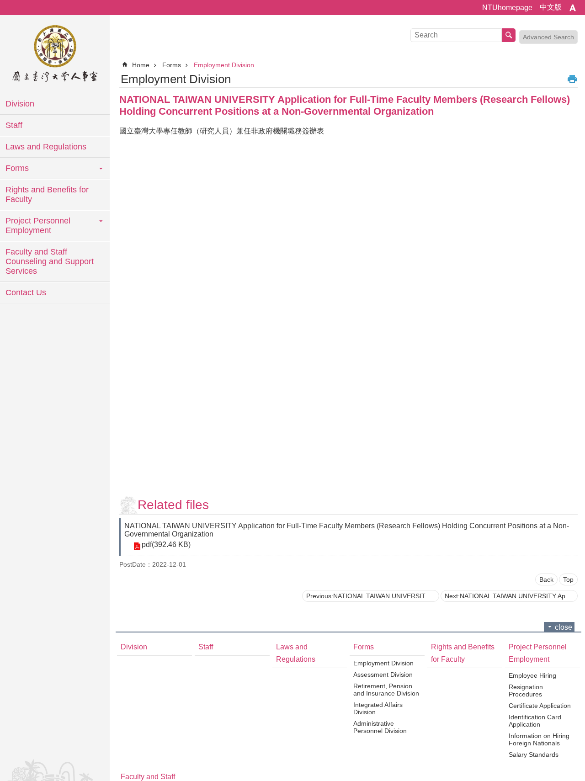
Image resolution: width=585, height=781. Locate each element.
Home (140, 65)
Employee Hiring (532, 675)
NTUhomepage (507, 7)
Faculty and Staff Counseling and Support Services (49, 261)
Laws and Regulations (45, 146)
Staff (13, 125)
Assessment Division (383, 674)
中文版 (551, 7)
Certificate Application (540, 705)
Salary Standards (533, 754)
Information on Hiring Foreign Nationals (539, 739)
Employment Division (224, 65)
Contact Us (25, 292)
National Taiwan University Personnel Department (55, 55)
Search (509, 35)
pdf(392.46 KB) (166, 544)
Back (546, 579)
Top (568, 579)
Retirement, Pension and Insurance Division (386, 689)
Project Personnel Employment (37, 225)
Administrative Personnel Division (380, 727)
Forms (17, 168)
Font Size (572, 7)
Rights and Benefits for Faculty (47, 194)
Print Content (572, 79)
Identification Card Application (535, 720)
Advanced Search (548, 37)
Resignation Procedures (526, 690)
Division (19, 103)
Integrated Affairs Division (378, 708)
